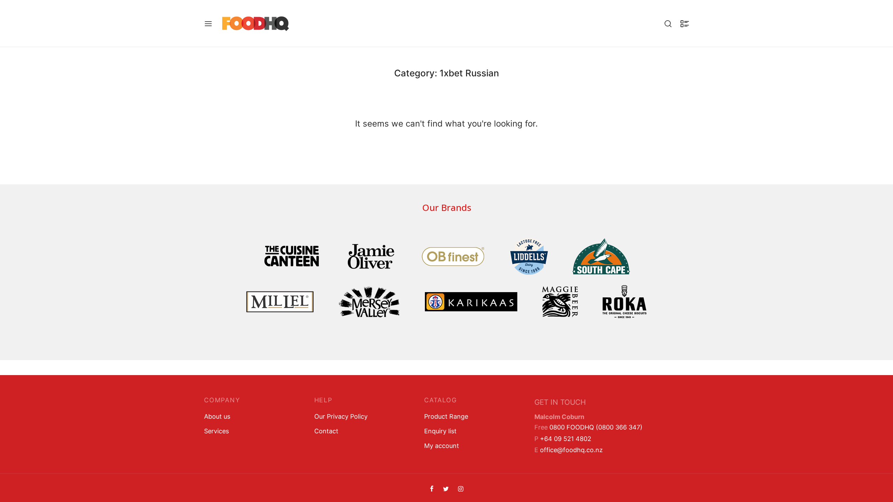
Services (216, 431)
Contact (326, 431)
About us (217, 416)
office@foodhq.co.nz (571, 450)
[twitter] (445, 489)
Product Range (446, 416)
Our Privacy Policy (341, 416)
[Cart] (685, 24)
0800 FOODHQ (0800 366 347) (596, 427)
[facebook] (431, 489)
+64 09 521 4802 (565, 438)
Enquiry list (440, 431)
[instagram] (460, 489)
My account (441, 445)
